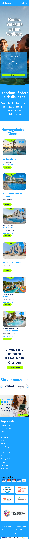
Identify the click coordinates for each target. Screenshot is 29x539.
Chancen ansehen (15, 367)
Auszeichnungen (5, 447)
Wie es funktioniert (6, 425)
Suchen (15, 75)
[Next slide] (23, 147)
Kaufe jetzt (7, 167)
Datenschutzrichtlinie (8, 530)
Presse (3, 443)
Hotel (2, 455)
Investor (3, 462)
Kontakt (3, 431)
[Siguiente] (28, 387)
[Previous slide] (6, 147)
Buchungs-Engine (6, 459)
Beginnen (22, 415)
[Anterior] (1, 387)
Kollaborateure (5, 465)
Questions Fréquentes (7, 428)
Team (2, 440)
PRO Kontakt (4, 468)
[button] (13, 153)
